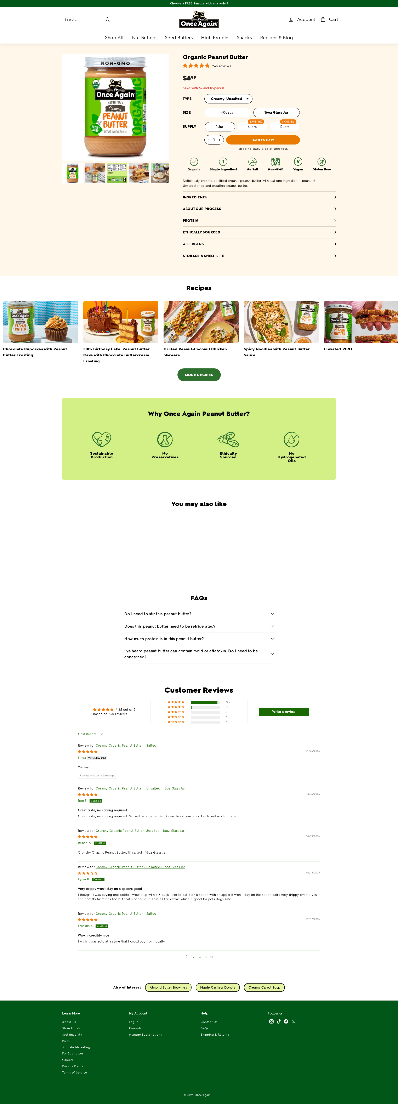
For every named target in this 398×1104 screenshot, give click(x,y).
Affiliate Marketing (76, 1047)
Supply (189, 127)
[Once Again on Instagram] (271, 1021)
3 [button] (200, 957)
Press (66, 1041)
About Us (69, 1022)
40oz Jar (228, 112)
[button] (188, 567)
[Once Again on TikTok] (279, 1021)
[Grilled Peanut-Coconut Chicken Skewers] (201, 322)
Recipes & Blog (276, 37)
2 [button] (194, 957)
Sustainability (72, 1034)
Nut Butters (144, 37)
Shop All (114, 37)
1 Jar (219, 127)
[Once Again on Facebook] (286, 1021)
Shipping (244, 149)
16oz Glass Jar (276, 112)
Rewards (135, 1028)
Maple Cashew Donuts (217, 987)
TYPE (187, 99)
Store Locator (72, 1028)
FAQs (204, 1028)
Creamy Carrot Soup (264, 987)
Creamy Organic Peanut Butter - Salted (126, 745)
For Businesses (73, 1053)
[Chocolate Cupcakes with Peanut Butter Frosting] (40, 322)
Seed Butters (179, 37)
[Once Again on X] (293, 1021)
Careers (67, 1060)
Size (187, 112)
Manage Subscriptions (145, 1034)
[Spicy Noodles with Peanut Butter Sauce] (281, 322)
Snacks (244, 37)
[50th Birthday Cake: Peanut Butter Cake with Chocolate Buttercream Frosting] (120, 322)
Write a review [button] (284, 712)
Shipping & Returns (215, 1034)
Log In (133, 1022)
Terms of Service (74, 1072)
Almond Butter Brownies (168, 987)
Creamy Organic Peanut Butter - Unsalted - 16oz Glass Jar (140, 788)
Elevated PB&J (338, 349)
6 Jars (252, 127)
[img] (88, 752)
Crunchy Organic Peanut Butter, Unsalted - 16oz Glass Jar (140, 831)
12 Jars (285, 127)
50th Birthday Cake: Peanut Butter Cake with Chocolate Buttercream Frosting (116, 355)
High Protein (214, 37)
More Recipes (199, 375)
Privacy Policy (72, 1066)
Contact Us (209, 1022)
